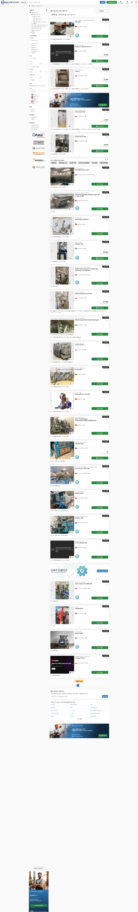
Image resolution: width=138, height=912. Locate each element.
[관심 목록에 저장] (107, 22)
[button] (136, 2)
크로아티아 (36, 96)
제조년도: (32, 69)
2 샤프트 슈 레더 (55, 713)
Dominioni (34, 43)
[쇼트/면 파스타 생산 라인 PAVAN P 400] (62, 525)
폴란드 (35, 100)
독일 (35, 98)
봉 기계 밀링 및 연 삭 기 (96, 710)
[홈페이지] (29, 5)
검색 (103, 2)
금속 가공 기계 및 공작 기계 (39, 25)
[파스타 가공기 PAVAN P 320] (62, 251)
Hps (71, 707)
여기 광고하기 (39, 868)
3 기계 (52, 716)
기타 (91, 704)
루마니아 (36, 101)
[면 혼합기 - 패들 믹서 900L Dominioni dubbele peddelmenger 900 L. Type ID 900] (62, 201)
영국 (35, 94)
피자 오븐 (94, 163)
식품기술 (35, 12)
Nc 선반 (72, 716)
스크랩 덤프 (93, 716)
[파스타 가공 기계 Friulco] (62, 78)
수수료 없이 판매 (39, 905)
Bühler (33, 45)
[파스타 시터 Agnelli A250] (62, 640)
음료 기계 (37, 20)
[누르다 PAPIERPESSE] (62, 615)
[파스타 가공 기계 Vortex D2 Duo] (62, 351)
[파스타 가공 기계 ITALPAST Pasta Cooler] (62, 176)
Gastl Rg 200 (73, 704)
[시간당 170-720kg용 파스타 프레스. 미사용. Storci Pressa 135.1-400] (62, 475)
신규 (32, 109)
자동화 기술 (35, 30)
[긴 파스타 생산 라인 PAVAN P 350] (62, 500)
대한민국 (41, 85)
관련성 (101, 11)
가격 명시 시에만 (35, 67)
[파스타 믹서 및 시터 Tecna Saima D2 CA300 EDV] (62, 590)
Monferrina (34, 49)
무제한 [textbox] (33, 91)
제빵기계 (36, 16)
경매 (33, 119)
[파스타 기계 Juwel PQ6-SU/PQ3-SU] (62, 226)
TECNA (33, 53)
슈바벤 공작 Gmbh (95, 713)
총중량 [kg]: (32, 74)
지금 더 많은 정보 (102, 571)
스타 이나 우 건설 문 (84, 163)
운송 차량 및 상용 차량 (38, 27)
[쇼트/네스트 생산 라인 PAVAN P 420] (62, 450)
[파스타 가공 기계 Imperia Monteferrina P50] (62, 300)
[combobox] (39, 91)
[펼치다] (79, 41)
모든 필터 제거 (71, 14)
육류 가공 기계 (38, 18)
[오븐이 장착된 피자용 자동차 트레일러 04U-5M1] (62, 29)
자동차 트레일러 (104, 163)
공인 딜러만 (35, 129)
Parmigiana (34, 51)
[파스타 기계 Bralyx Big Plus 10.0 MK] (62, 401)
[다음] (72, 29)
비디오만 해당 (35, 127)
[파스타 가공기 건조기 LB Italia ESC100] (62, 119)
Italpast (33, 47)
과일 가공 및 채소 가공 (39, 22)
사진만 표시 (35, 125)
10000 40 (53, 707)
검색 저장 (79, 681)
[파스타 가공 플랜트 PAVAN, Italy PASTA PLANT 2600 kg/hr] (62, 326)
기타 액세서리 (93, 707)
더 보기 (80, 719)
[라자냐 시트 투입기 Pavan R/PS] (62, 376)
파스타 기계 (36, 14)
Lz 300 (72, 713)
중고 (33, 111)
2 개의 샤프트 (54, 710)
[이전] (51, 29)
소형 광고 (34, 117)
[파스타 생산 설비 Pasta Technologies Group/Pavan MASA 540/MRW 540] (62, 426)
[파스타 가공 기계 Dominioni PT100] (62, 143)
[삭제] (56, 15)
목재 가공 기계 (36, 28)
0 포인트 (53, 704)
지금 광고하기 (102, 105)
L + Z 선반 (72, 710)
